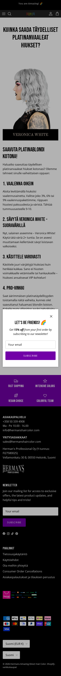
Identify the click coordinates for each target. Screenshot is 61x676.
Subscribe (30, 355)
